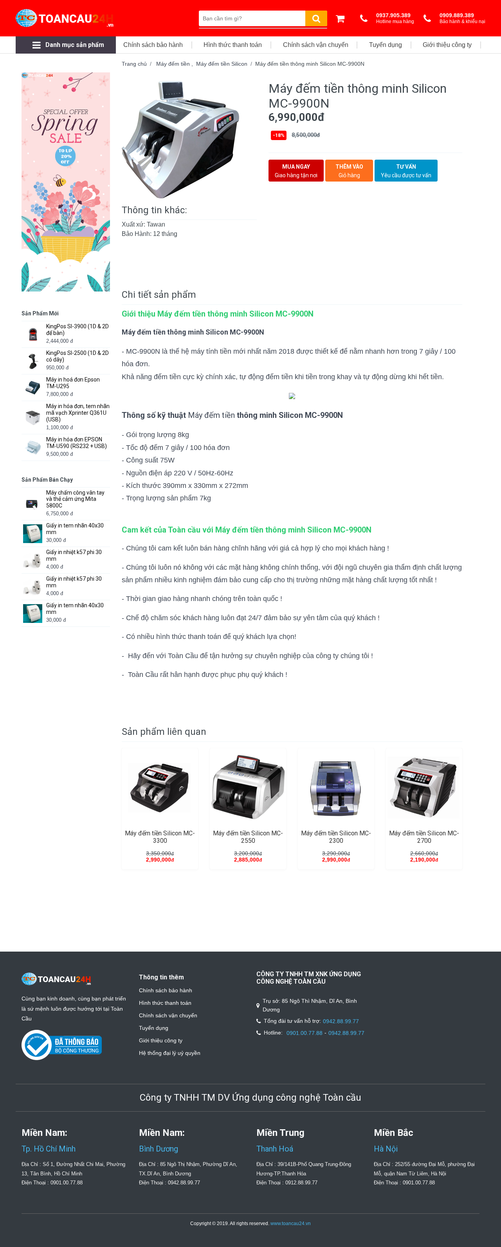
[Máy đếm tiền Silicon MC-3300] (160, 787)
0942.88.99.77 (341, 1021)
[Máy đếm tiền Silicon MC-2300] (336, 787)
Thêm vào (349, 171)
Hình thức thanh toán (165, 1003)
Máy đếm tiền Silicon (221, 64)
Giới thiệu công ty (160, 1040)
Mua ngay (296, 171)
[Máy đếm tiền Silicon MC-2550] (248, 787)
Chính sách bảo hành (165, 990)
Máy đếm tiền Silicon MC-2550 (248, 837)
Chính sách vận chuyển (168, 1015)
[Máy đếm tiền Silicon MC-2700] (424, 787)
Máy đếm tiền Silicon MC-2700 (424, 837)
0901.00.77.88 (305, 1033)
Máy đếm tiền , (176, 64)
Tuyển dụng (153, 1028)
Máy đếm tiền (211, 415)
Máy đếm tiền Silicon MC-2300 (336, 837)
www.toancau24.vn (290, 1223)
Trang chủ (134, 64)
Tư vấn (406, 171)
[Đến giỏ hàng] (342, 18)
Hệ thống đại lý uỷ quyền (169, 1053)
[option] (189, 139)
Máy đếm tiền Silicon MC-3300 (160, 837)
